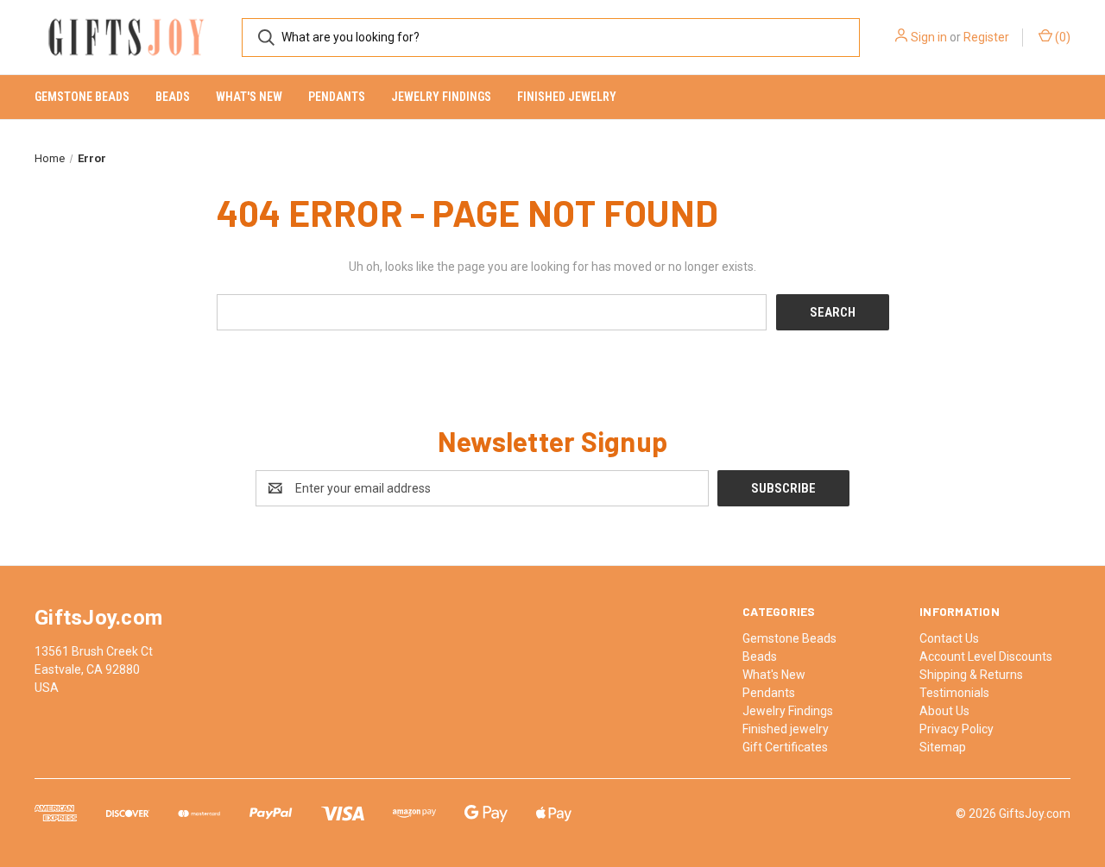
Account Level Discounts (985, 656)
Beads (172, 97)
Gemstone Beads (82, 97)
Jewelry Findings (441, 97)
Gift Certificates (785, 747)
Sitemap (942, 747)
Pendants (336, 97)
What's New (249, 97)
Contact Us (949, 638)
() (1061, 37)
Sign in (929, 37)
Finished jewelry (566, 97)
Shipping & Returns (971, 675)
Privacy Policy (956, 729)
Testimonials (954, 693)
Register (986, 37)
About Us (944, 711)
